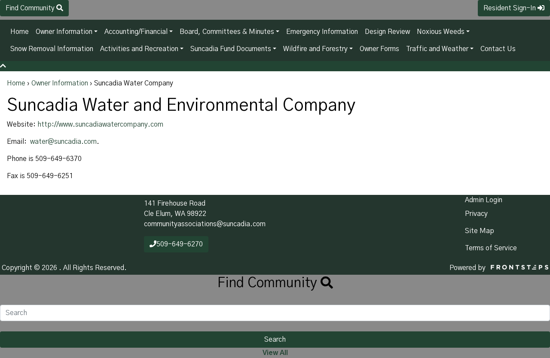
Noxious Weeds (440, 31)
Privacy (476, 213)
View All (275, 352)
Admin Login (483, 200)
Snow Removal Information (51, 49)
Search (275, 339)
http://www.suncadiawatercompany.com (100, 124)
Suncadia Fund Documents (230, 49)
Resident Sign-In (510, 8)
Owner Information (64, 31)
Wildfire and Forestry (315, 49)
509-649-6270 (179, 244)
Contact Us (498, 49)
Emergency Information (322, 31)
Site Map (479, 231)
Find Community (31, 8)
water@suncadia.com (63, 141)
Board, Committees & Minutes (227, 31)
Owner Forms (379, 49)
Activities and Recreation (139, 49)
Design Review (387, 31)
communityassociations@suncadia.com (205, 224)
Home (19, 31)
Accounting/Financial (136, 31)
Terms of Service (491, 248)
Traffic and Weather (437, 49)
